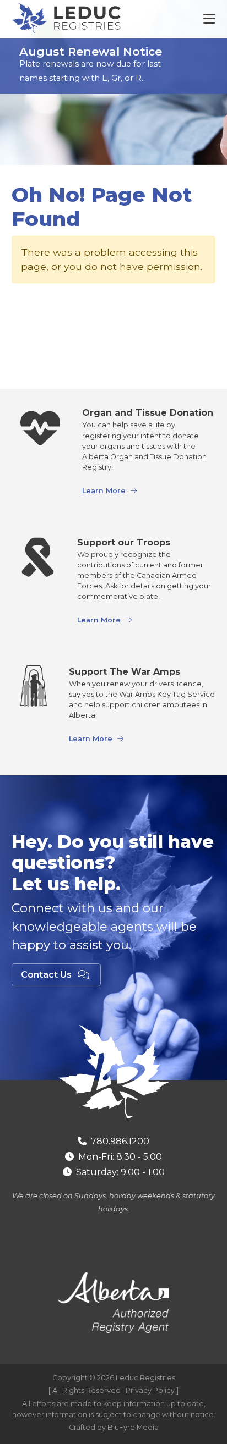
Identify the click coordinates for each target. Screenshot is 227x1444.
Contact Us (47, 974)
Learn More (104, 491)
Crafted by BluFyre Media (114, 1427)
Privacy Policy (150, 1390)
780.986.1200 (120, 1141)
